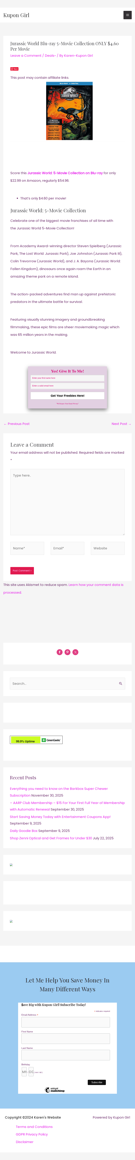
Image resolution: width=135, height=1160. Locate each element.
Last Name (27, 1048)
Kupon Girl (16, 14)
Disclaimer (24, 1142)
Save (16, 69)
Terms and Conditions (34, 1126)
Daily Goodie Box (24, 830)
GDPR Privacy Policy (32, 1134)
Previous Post (17, 423)
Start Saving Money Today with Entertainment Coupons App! (60, 816)
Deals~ (50, 55)
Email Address (29, 1014)
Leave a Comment (25, 55)
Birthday (25, 1064)
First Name (27, 1031)
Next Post (121, 423)
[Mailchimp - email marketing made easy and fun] (55, 1092)
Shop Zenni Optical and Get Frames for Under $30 (51, 838)
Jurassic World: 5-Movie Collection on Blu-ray (65, 173)
